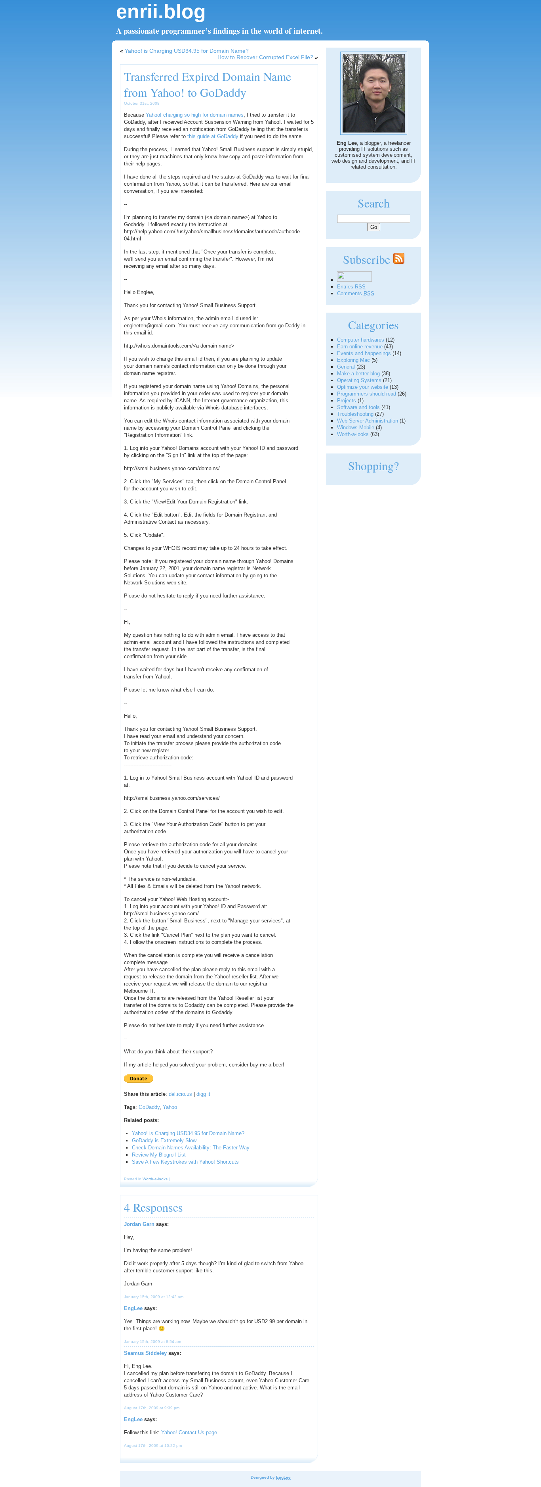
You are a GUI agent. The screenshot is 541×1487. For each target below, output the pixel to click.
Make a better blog (358, 374)
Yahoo (170, 1107)
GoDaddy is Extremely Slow (164, 1140)
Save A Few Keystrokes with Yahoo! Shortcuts (185, 1162)
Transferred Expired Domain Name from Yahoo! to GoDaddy (207, 84)
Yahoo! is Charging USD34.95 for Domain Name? (187, 51)
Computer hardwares (360, 340)
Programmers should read (366, 394)
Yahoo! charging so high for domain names (195, 115)
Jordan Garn (139, 1224)
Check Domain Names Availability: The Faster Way (191, 1148)
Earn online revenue (360, 347)
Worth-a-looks (155, 1179)
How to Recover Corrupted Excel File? (265, 57)
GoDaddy (149, 1107)
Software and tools (358, 407)
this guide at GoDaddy (212, 136)
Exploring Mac (353, 360)
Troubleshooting (355, 414)
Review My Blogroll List (159, 1155)
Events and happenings (364, 353)
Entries (351, 287)
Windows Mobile (355, 427)
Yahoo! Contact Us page (189, 1432)
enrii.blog (161, 11)
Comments (355, 293)
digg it (203, 1094)
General (346, 367)
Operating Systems (359, 380)
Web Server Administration (367, 421)
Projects (346, 400)
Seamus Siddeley (145, 1353)
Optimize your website (362, 387)
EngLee (133, 1308)
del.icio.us (180, 1094)
